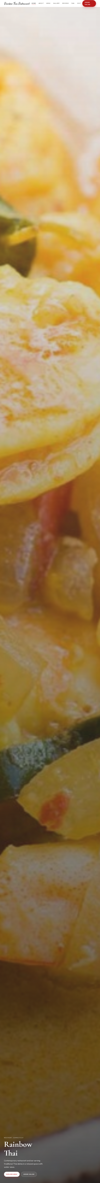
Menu (48, 3)
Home (34, 3)
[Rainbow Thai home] (17, 3)
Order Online (87, 3)
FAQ (72, 3)
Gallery (56, 3)
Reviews (65, 3)
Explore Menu (11, 1174)
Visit (79, 3)
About (41, 3)
